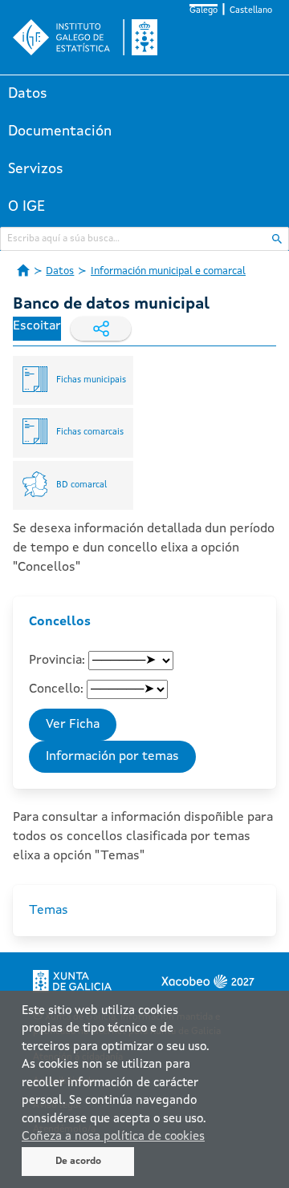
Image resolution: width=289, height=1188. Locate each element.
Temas (48, 910)
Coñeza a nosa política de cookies (113, 1137)
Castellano (251, 10)
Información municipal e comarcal (168, 271)
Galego (203, 10)
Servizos (35, 169)
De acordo (78, 1161)
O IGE (26, 207)
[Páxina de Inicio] (23, 270)
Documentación (60, 131)
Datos (27, 94)
